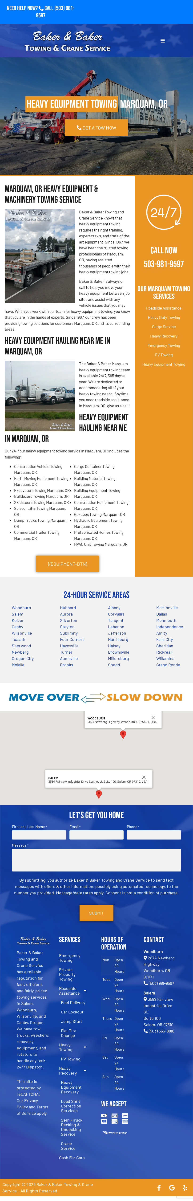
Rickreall (164, 652)
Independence (169, 626)
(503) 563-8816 (161, 1030)
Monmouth (166, 620)
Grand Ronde (168, 664)
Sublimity (69, 633)
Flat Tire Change (68, 1033)
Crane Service (68, 1146)
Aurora (66, 613)
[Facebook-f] (159, 1187)
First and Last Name (29, 826)
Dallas (161, 613)
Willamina (165, 658)
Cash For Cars (72, 1157)
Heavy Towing (65, 1047)
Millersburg (118, 658)
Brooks (66, 664)
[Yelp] (185, 1187)
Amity (161, 633)
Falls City (164, 639)
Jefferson (117, 633)
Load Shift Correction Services (71, 1106)
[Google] (172, 1187)
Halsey (114, 645)
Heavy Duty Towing (164, 317)
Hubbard (68, 607)
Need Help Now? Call (30, 8)
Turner (66, 652)
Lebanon (116, 626)
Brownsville (118, 652)
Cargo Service (164, 326)
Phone (133, 826)
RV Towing (164, 354)
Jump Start (71, 1021)
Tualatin (19, 639)
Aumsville (69, 658)
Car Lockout (72, 1011)
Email (74, 826)
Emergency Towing (164, 345)
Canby (17, 626)
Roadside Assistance (163, 308)
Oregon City (23, 658)
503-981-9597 (164, 264)
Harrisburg (118, 639)
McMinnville (167, 607)
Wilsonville (22, 633)
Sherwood (21, 645)
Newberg (20, 652)
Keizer (18, 620)
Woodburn (21, 607)
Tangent (116, 620)
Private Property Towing (67, 974)
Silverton (68, 620)
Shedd (114, 664)
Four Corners (72, 639)
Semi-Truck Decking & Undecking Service (71, 1127)
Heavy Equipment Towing (163, 364)
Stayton (67, 626)
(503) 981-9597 (161, 983)
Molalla (18, 664)
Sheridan (164, 645)
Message (20, 845)
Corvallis (116, 613)
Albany (114, 607)
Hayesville (69, 645)
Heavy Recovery (163, 336)
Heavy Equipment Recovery (71, 1087)
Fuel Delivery (73, 1002)
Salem (17, 613)
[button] (123, 735)
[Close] (153, 717)
